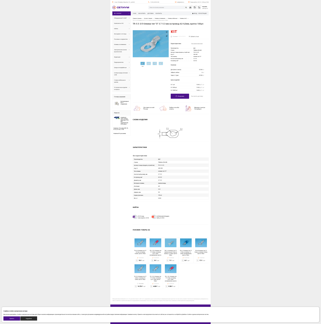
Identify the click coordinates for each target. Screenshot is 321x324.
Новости (116, 113)
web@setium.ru (180, 2)
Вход (195, 13)
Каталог (118, 13)
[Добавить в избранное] (166, 32)
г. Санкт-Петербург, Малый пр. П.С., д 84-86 (124, 2)
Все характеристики (197, 43)
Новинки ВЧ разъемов (119, 133)
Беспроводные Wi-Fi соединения (125, 103)
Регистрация (202, 13)
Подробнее (29, 318)
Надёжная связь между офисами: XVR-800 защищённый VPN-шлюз (125, 121)
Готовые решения (119, 97)
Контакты (159, 13)
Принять (11, 318)
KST (194, 48)
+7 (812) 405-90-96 (154, 2)
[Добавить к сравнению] (166, 35)
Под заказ (141, 283)
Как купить (141, 13)
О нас (134, 13)
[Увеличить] (151, 43)
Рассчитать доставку (197, 96)
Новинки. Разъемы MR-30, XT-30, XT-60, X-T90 (120, 128)
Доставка (150, 13)
